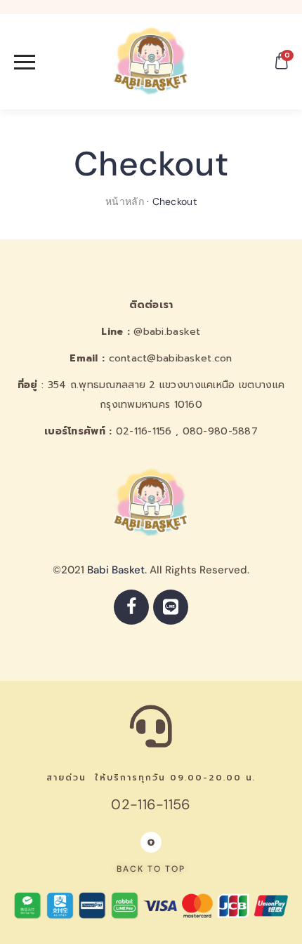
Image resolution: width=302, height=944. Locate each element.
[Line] (170, 607)
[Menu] (50, 62)
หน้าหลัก (124, 201)
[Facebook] (131, 607)
